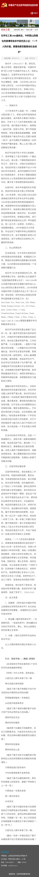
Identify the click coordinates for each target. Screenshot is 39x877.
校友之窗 (29, 30)
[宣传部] (19, 2)
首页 (22, 30)
